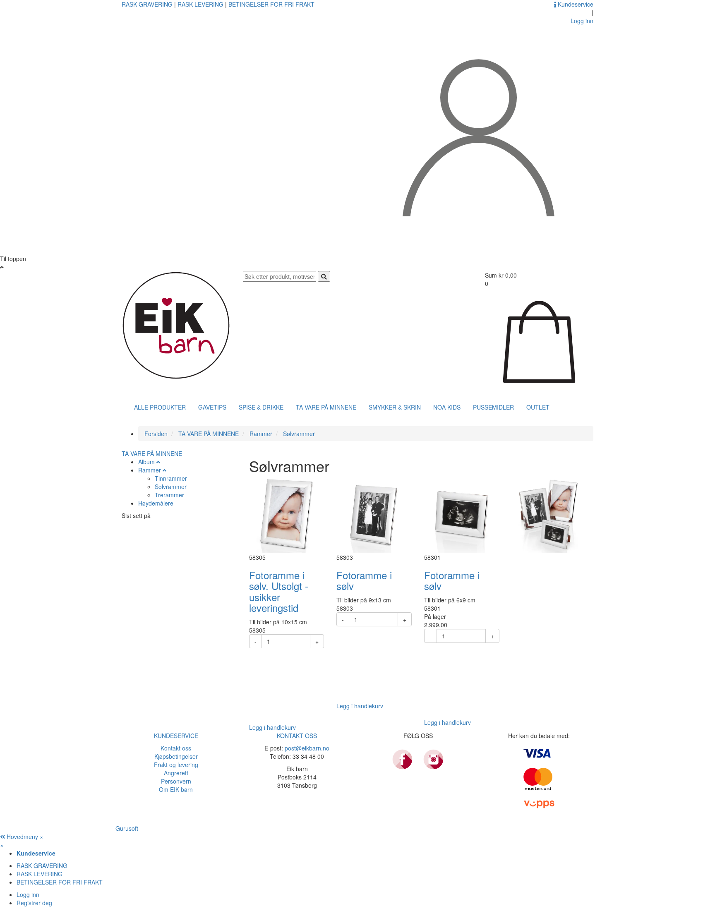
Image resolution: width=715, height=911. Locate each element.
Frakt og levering (176, 764)
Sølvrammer (171, 486)
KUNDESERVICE (176, 735)
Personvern (176, 781)
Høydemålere (155, 503)
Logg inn (28, 894)
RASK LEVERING (201, 4)
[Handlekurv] (539, 341)
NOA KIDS (447, 407)
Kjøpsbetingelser (176, 756)
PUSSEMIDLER (493, 407)
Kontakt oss (176, 748)
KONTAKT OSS (297, 735)
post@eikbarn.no (307, 748)
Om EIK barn (176, 789)
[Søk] (324, 276)
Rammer (149, 470)
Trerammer (169, 495)
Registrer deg (34, 903)
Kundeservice (574, 4)
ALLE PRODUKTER (160, 407)
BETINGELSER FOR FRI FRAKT (271, 4)
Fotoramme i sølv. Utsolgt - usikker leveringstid (278, 591)
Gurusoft (126, 828)
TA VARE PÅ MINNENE (326, 407)
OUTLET (537, 407)
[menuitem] (366, 853)
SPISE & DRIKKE (261, 407)
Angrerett (176, 773)
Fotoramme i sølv (364, 580)
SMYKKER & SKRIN (395, 407)
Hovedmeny (22, 836)
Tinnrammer (171, 478)
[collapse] (158, 462)
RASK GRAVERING (148, 4)
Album (146, 462)
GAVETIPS (212, 407)
